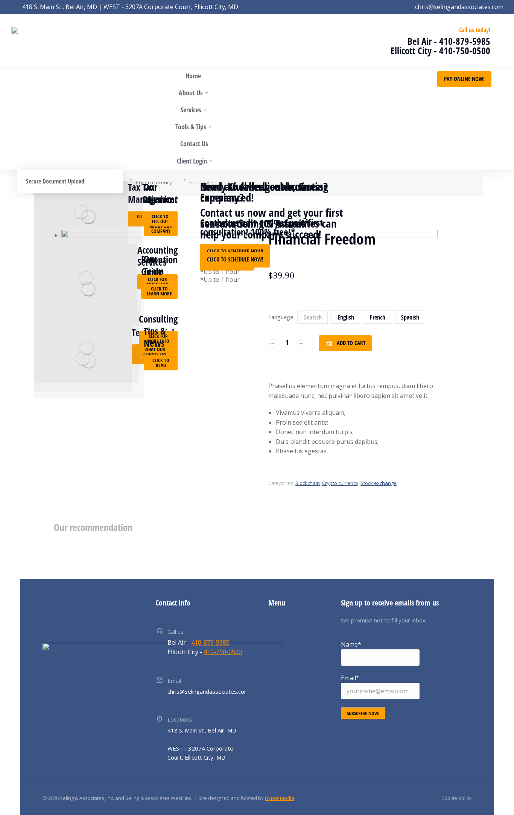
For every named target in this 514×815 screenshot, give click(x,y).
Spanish (410, 317)
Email (174, 680)
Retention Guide (159, 265)
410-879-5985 (464, 41)
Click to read (160, 363)
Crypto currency (340, 483)
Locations (179, 719)
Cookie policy (456, 798)
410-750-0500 (464, 50)
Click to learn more (159, 291)
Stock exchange (378, 483)
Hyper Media (279, 798)
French (377, 317)
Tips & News (155, 337)
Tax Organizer (160, 193)
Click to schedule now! (235, 259)
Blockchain (307, 483)
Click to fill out (160, 219)
